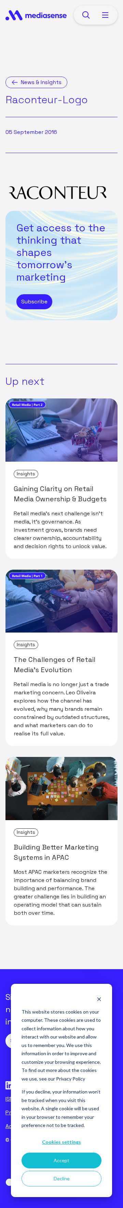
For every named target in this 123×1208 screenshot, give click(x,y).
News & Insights (41, 82)
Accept (61, 1160)
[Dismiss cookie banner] (99, 998)
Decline (62, 1178)
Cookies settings (61, 1142)
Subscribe (34, 301)
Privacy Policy (70, 1079)
